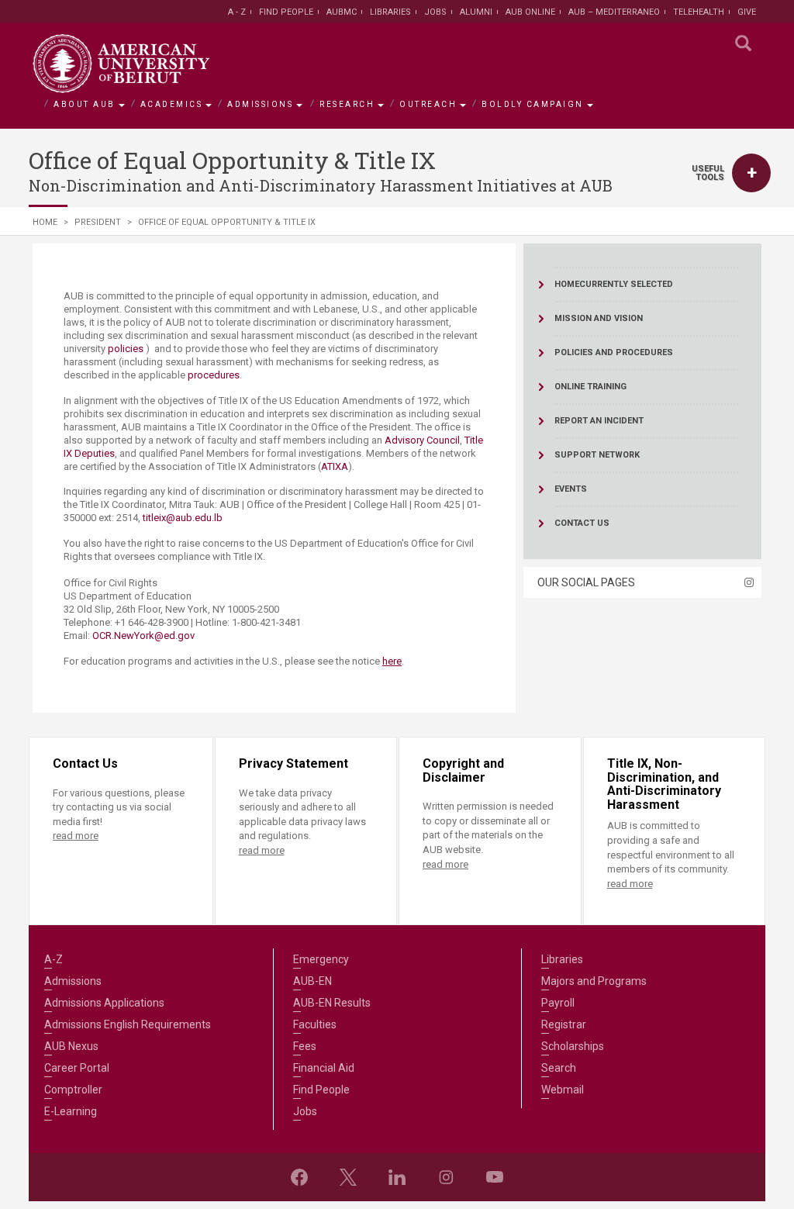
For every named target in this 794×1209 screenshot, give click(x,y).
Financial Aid (323, 1068)
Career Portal (76, 1068)
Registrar (563, 1024)
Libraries (390, 12)
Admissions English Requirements (127, 1024)
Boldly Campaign (533, 104)
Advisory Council (422, 440)
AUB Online (530, 12)
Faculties (315, 1024)
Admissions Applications (104, 1003)
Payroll (558, 1003)
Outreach (428, 104)
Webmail (562, 1089)
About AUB (85, 104)
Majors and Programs (594, 981)
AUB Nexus (71, 1046)
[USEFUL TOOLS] (751, 173)
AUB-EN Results (332, 1003)
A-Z (53, 959)
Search (558, 1068)
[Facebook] (299, 1177)
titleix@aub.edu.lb (183, 517)
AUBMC (341, 12)
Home (45, 222)
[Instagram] (445, 1177)
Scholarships (572, 1046)
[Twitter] (348, 1177)
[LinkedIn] (397, 1177)
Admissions (260, 104)
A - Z (237, 12)
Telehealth (698, 12)
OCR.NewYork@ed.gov (143, 635)
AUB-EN (312, 981)
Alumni (476, 12)
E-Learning (70, 1111)
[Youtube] (494, 1177)
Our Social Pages (586, 582)
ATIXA (334, 466)
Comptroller (73, 1089)
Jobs (435, 12)
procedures (214, 375)
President (97, 222)
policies (127, 348)
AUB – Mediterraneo (614, 12)
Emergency (321, 959)
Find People (286, 12)
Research (347, 104)
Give (746, 12)
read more (75, 835)
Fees (304, 1046)
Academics (171, 104)
